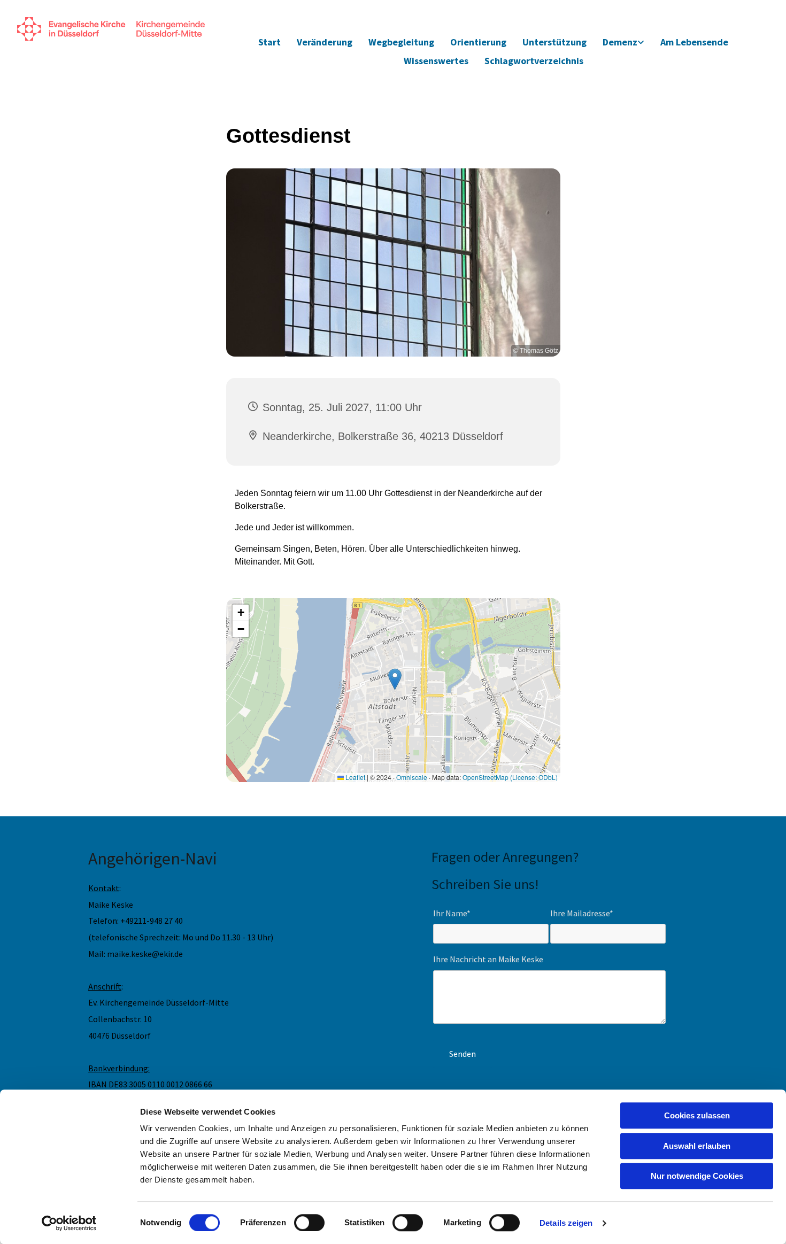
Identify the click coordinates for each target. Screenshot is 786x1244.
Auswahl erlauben (696, 1145)
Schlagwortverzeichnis (533, 61)
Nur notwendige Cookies (697, 1175)
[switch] (309, 1222)
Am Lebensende (694, 42)
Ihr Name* (452, 913)
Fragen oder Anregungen (502, 857)
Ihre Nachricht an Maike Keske (488, 959)
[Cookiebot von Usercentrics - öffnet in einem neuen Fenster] (69, 1223)
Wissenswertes (436, 61)
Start (269, 42)
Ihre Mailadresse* (581, 913)
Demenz (620, 42)
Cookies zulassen (697, 1115)
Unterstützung (554, 42)
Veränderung (324, 42)
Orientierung (478, 42)
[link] (623, 42)
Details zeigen (566, 1222)
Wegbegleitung (401, 42)
